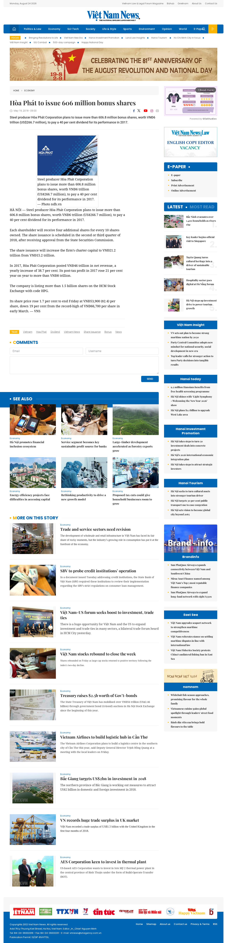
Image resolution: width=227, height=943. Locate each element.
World (183, 29)
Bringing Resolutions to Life (43, 37)
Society (90, 29)
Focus (15, 37)
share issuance (92, 331)
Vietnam (27, 331)
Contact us (180, 924)
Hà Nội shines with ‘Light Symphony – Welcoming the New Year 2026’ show (191, 401)
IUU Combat (40, 42)
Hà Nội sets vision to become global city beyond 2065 (190, 512)
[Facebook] (134, 110)
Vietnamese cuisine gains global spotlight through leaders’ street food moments (192, 713)
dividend (55, 331)
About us (165, 924)
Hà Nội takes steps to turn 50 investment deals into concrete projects (188, 446)
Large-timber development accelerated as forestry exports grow (133, 446)
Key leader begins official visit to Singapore (200, 239)
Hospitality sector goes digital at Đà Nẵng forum (200, 282)
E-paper (177, 166)
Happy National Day (92, 42)
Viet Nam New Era (73, 37)
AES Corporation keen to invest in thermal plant (103, 861)
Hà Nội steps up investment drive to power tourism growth (201, 304)
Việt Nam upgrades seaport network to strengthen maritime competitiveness (191, 627)
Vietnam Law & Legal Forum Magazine (142, 3)
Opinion (167, 29)
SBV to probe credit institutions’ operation (98, 570)
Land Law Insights (135, 37)
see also (22, 399)
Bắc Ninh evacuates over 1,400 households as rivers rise (201, 220)
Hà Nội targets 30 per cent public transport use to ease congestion (189, 503)
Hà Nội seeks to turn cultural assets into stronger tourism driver (190, 493)
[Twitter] (139, 110)
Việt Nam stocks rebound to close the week (98, 653)
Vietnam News (72, 331)
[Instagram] (151, 110)
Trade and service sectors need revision (95, 529)
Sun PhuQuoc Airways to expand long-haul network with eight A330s (191, 594)
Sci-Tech (73, 29)
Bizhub (170, 3)
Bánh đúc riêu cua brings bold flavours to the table (187, 724)
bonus (108, 331)
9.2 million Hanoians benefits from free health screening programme (190, 389)
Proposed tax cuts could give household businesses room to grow (132, 499)
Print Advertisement (182, 185)
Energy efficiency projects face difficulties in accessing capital (30, 497)
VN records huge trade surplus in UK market (99, 820)
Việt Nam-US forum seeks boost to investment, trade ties (107, 615)
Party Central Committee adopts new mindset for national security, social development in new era (192, 347)
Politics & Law (32, 29)
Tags (14, 332)
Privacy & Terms (200, 924)
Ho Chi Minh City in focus (187, 37)
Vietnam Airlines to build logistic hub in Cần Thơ (103, 737)
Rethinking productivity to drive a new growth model (83, 497)
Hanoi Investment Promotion (104, 37)
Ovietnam (183, 3)
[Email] (157, 111)
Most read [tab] (202, 207)
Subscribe (176, 180)
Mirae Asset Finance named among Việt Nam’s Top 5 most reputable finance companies (190, 583)
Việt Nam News (113, 16)
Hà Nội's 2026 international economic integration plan (192, 457)
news (118, 331)
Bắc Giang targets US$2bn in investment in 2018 (103, 778)
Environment (147, 29)
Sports (127, 29)
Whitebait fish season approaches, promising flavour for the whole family (190, 699)
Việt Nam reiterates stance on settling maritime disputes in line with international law (192, 641)
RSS (215, 924)
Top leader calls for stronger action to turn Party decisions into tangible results (192, 360)
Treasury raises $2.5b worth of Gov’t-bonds (98, 695)
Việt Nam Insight (18, 42)
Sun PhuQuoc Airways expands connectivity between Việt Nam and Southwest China (190, 569)
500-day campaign (64, 42)
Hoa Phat (41, 331)
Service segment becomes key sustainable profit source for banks (84, 444)
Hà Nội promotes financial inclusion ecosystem (27, 444)
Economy (54, 29)
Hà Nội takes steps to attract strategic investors (191, 466)
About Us (196, 3)
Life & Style (109, 29)
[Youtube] (145, 110)
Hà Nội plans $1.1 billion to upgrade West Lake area (190, 412)
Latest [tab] (175, 207)
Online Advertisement (183, 190)
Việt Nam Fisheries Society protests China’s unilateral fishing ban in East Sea (191, 654)
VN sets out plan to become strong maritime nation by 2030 (190, 335)
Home (16, 90)
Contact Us (211, 3)
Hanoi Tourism (159, 37)
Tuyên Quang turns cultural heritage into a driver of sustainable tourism (199, 263)
